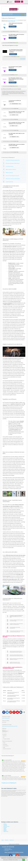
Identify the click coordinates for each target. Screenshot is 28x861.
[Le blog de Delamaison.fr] (24, 713)
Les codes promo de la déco (9, 181)
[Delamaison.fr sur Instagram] (20, 713)
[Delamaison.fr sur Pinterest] (14, 713)
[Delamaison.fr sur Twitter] (7, 713)
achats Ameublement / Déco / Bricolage (12, 20)
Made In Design (6, 831)
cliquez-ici (20, 859)
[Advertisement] (14, 62)
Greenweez (5, 824)
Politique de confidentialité (8, 849)
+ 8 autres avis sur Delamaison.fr (8, 783)
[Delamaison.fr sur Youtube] (17, 713)
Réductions (17, 1)
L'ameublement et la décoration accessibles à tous (13, 160)
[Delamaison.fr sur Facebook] (3, 713)
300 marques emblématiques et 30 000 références (13, 163)
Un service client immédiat (9, 166)
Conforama (5, 825)
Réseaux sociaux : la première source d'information (13, 178)
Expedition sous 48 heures (9, 172)
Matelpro (5, 830)
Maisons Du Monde (6, 826)
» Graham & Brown (22, 58)
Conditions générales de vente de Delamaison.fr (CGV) (9, 726)
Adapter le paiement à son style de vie (11, 169)
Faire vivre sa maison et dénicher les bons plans (12, 175)
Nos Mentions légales (8, 848)
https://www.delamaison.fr (6, 718)
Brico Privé (5, 827)
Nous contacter (7, 850)
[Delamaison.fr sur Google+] (10, 713)
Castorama (5, 829)
